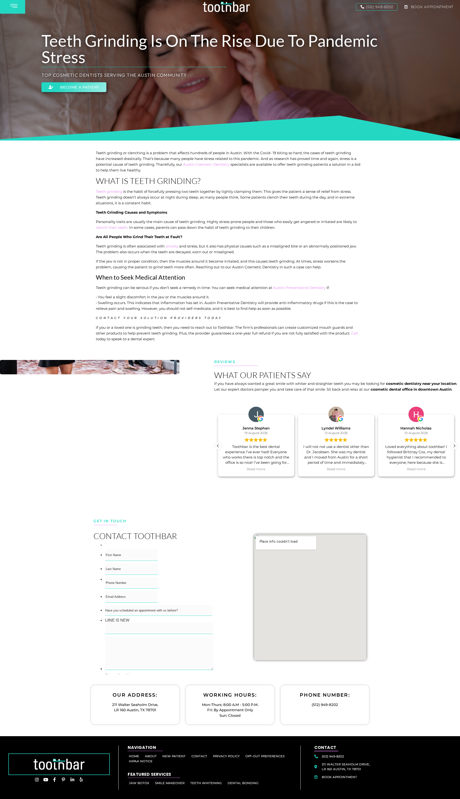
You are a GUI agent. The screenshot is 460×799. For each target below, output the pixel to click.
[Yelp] (81, 779)
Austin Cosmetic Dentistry (206, 164)
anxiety (172, 246)
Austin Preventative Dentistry (299, 287)
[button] (454, 445)
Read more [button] (256, 469)
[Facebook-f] (54, 779)
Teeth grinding (109, 191)
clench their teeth (111, 227)
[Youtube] (46, 779)
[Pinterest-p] (63, 779)
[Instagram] (37, 779)
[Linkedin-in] (72, 779)
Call (354, 333)
